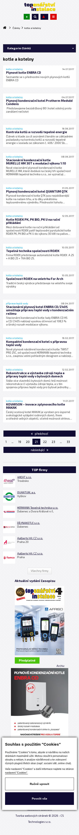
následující (38, 450)
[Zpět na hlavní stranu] (39, 6)
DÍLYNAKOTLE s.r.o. (28, 523)
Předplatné (27, 660)
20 (28, 442)
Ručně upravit (39, 784)
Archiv (60, 665)
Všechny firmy (39, 570)
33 (68, 442)
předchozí (41, 433)
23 (53, 442)
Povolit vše (39, 798)
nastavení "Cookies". (16, 772)
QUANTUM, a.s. (26, 492)
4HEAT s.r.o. (24, 477)
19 (19, 442)
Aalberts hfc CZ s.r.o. (30, 538)
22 (45, 442)
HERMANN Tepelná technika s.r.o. (37, 507)
